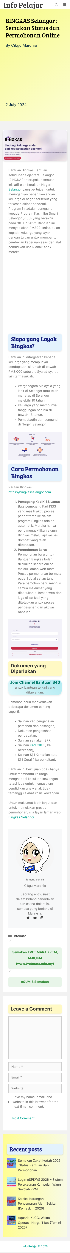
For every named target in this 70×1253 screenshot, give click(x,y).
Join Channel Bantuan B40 (35, 682)
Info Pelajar (23, 4)
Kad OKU (36, 745)
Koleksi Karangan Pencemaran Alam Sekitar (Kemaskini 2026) (37, 1203)
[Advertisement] (35, 75)
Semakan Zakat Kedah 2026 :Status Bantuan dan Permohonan (39, 1165)
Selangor (15, 189)
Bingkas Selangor (21, 817)
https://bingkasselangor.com (29, 492)
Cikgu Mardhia (24, 45)
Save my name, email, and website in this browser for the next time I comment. (35, 1101)
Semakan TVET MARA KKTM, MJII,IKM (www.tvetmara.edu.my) (35, 958)
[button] (56, 4)
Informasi (20, 936)
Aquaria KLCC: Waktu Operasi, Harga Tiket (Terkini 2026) (39, 1222)
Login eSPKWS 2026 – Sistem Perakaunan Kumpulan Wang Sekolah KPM (40, 1184)
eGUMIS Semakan (35, 982)
